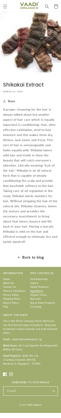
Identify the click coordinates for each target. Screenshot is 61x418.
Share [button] (11, 101)
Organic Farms (38, 294)
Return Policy (10, 302)
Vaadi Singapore (34, 405)
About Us (8, 282)
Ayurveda (35, 298)
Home (6, 279)
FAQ (5, 306)
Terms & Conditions (14, 290)
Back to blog (33, 257)
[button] (5, 6)
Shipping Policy (12, 298)
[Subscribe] (53, 391)
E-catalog (35, 306)
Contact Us (9, 286)
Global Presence (39, 286)
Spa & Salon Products (42, 302)
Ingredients (36, 290)
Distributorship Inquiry (39, 281)
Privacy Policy (11, 294)
